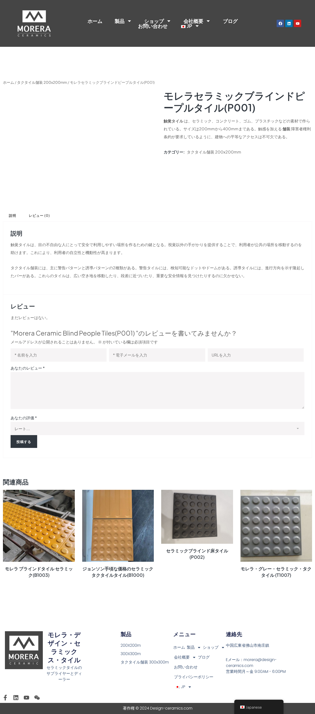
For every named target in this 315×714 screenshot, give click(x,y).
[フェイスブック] (280, 23)
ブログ (230, 20)
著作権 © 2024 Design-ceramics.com (157, 708)
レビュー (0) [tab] (39, 215)
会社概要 (182, 657)
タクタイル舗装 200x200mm (42, 82)
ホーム (95, 20)
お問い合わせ (153, 25)
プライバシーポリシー (193, 677)
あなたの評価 (24, 417)
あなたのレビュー (28, 368)
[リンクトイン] (289, 23)
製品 (191, 647)
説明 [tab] (12, 215)
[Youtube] (297, 23)
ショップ (154, 20)
